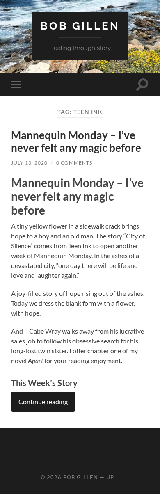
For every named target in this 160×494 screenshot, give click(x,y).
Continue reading (43, 401)
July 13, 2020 (29, 163)
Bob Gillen (80, 25)
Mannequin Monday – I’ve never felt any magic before (76, 141)
